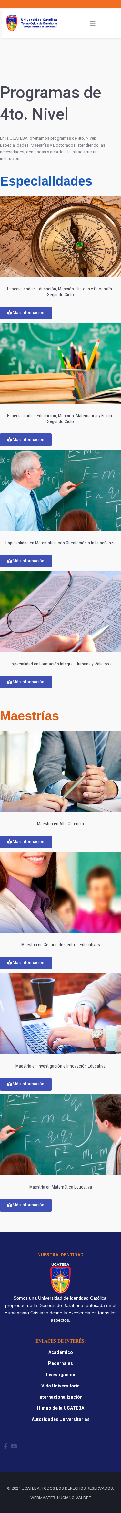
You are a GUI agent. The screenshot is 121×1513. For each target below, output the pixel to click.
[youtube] (14, 1446)
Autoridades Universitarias (61, 1419)
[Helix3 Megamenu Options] (93, 23)
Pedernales (60, 1363)
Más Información (28, 312)
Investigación (60, 1374)
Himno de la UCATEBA (60, 1408)
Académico (60, 1352)
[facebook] (5, 1446)
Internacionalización (60, 1397)
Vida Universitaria (60, 1385)
